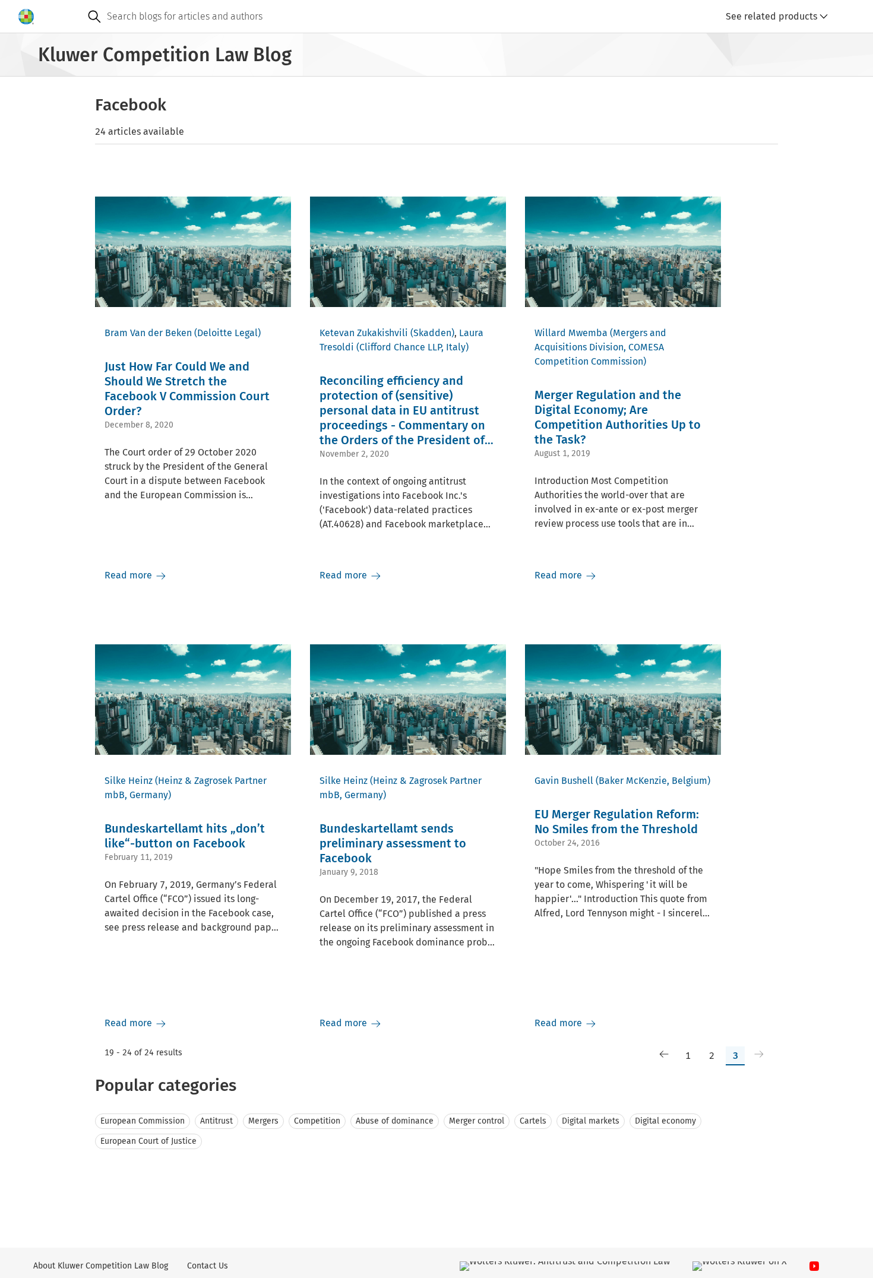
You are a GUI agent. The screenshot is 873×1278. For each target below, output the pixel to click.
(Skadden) (432, 333)
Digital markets (590, 1121)
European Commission (142, 1121)
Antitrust (216, 1121)
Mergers (263, 1121)
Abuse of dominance (395, 1121)
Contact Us (207, 1266)
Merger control (476, 1121)
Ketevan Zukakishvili (364, 333)
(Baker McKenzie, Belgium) (653, 780)
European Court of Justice (148, 1141)
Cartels (533, 1121)
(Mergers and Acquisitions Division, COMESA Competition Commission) (600, 347)
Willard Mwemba (571, 333)
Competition (317, 1121)
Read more (129, 575)
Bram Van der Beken (148, 333)
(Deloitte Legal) (227, 333)
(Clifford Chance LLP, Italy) (412, 347)
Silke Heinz (129, 780)
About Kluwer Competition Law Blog (100, 1266)
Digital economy (665, 1121)
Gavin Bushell (563, 780)
